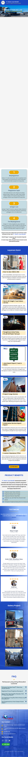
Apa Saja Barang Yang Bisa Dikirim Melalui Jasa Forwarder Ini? (13, 698)
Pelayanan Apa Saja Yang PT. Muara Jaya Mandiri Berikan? (12, 688)
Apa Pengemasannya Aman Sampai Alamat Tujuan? (13, 702)
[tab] (14, 688)
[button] (14, 466)
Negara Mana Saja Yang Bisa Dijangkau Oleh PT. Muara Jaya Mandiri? (13, 694)
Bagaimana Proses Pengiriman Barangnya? (12, 691)
